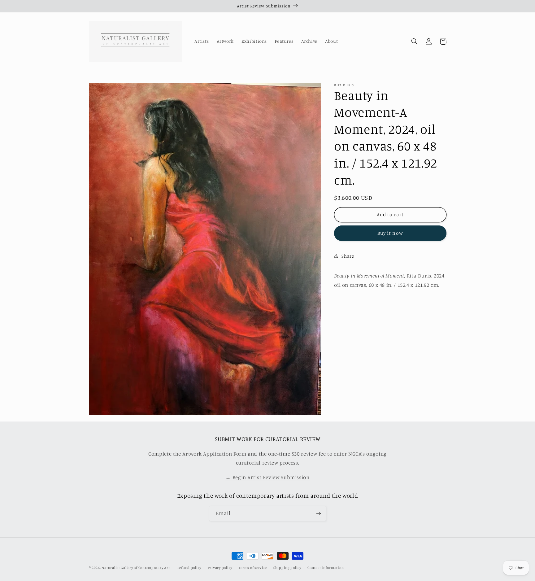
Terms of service (253, 568)
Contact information (325, 568)
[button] (414, 41)
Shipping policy (287, 568)
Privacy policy (220, 568)
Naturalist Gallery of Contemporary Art (136, 568)
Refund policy (189, 568)
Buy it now (390, 233)
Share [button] (347, 255)
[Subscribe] (318, 513)
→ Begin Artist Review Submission (267, 477)
